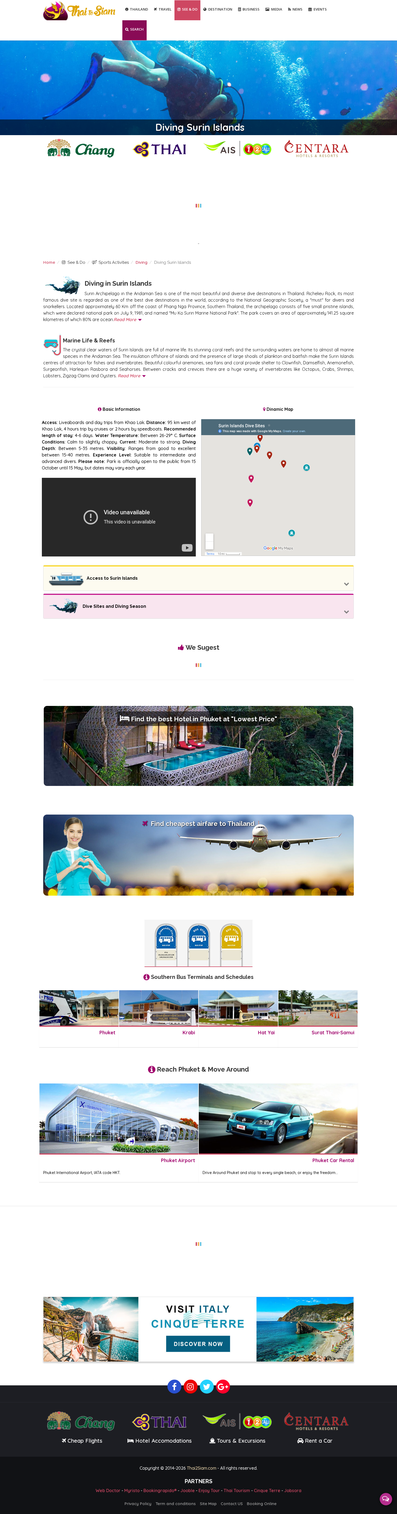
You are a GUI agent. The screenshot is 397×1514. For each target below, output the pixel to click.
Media (276, 9)
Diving (141, 262)
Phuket (107, 1032)
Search (137, 29)
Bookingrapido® (160, 1490)
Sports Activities (114, 262)
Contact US (232, 1503)
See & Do (189, 9)
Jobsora (292, 1490)
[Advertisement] (198, 202)
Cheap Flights (85, 1440)
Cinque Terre (267, 1490)
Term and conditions (176, 1503)
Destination (220, 9)
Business (251, 9)
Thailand (139, 9)
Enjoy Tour (209, 1490)
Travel (165, 9)
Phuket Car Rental (333, 1160)
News (297, 9)
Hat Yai (266, 1032)
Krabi (189, 1032)
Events (320, 9)
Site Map (208, 1503)
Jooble (187, 1490)
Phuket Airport (178, 1160)
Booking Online (262, 1503)
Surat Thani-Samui (333, 1032)
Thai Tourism (237, 1490)
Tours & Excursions (241, 1440)
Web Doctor (108, 1490)
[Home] (80, 10)
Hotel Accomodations (163, 1440)
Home (49, 262)
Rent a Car (318, 1440)
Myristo (132, 1490)
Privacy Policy (138, 1503)
